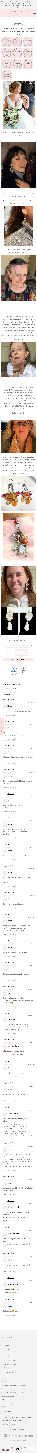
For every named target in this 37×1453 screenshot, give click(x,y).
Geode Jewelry (7, 1346)
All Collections (8, 1360)
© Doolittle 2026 (17, 1429)
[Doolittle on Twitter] (12, 1448)
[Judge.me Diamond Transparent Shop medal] (14, 671)
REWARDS (5, 1407)
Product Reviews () (12, 688)
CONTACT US (6, 1388)
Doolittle (10, 700)
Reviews (4, 1378)
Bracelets (5, 1353)
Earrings (5, 1349)
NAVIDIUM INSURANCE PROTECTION (15, 1385)
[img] (18, 638)
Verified (17, 678)
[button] (9, 645)
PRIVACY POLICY (7, 1396)
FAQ (2, 1399)
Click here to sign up (8, 1424)
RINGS (3, 1342)
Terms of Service (8, 1364)
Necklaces (6, 1357)
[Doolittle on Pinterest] (24, 1448)
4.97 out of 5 (23, 638)
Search (4, 1381)
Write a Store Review (18, 659)
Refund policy (7, 1368)
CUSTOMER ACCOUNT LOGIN (12, 1392)
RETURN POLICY (7, 1403)
